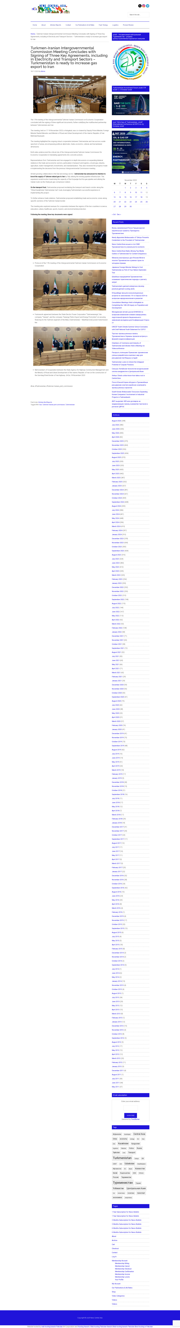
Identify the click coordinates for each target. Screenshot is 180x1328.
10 (136, 192)
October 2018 (117, 790)
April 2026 (115, 437)
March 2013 (116, 1014)
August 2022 (116, 604)
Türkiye (137, 1158)
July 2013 (115, 997)
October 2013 (117, 989)
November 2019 (118, 738)
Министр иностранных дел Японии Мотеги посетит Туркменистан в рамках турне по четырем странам (128, 260)
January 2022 (117, 632)
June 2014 (116, 973)
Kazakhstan (123, 1143)
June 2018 (116, 803)
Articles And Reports (45, 402)
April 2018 (115, 811)
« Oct (114, 214)
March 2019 (116, 770)
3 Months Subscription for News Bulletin (126, 1220)
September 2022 (118, 599)
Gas (143, 1139)
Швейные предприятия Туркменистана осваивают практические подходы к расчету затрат (129, 279)
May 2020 (115, 713)
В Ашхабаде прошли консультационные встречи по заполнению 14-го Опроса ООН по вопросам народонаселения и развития (129, 295)
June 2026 (116, 429)
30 (131, 207)
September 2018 (118, 794)
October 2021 (117, 644)
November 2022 (118, 591)
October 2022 (117, 595)
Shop (114, 1292)
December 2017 (118, 827)
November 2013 (118, 985)
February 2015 (117, 949)
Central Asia (139, 1134)
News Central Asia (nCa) (50, 9)
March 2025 (116, 478)
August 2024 (116, 506)
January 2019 (117, 778)
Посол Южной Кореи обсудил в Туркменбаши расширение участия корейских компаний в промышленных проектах (130, 385)
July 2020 (115, 705)
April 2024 (115, 522)
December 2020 (118, 685)
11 (141, 192)
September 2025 (118, 453)
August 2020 (116, 701)
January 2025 (117, 486)
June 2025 (116, 465)
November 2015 (118, 920)
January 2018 (117, 823)
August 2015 (116, 932)
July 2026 (115, 425)
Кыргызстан (125, 1173)
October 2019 (117, 742)
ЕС (125, 1169)
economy (123, 1139)
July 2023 (115, 559)
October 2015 (117, 924)
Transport (131, 1152)
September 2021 (118, 648)
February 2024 (117, 530)
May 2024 (115, 518)
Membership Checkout (123, 1269)
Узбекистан (118, 1188)
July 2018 (115, 798)
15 (125, 197)
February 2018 (117, 819)
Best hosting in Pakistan (144, 1327)
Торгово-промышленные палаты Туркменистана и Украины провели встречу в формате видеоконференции (129, 336)
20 (115, 202)
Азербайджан (141, 1164)
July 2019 (115, 754)
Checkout (115, 1248)
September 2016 (118, 888)
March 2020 (116, 721)
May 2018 (115, 807)
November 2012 (118, 1030)
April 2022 (115, 620)
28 (120, 207)
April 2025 (115, 474)
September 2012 (118, 1038)
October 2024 (117, 498)
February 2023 (117, 579)
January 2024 (117, 535)
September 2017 (118, 839)
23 (131, 202)
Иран (130, 1169)
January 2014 (117, 981)
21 (120, 202)
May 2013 (115, 1006)
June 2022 (116, 612)
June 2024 (116, 514)
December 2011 (118, 1071)
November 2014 (118, 957)
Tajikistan (116, 1152)
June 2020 (116, 709)
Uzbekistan (129, 1163)
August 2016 (116, 892)
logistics (115, 1148)
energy (132, 1139)
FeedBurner (135, 1119)
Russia (139, 1148)
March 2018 (116, 815)
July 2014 (115, 969)
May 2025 (115, 470)
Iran (40, 404)
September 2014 (118, 965)
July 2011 (115, 1079)
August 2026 (116, 421)
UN (143, 1158)
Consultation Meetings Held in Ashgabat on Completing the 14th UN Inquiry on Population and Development (130, 305)
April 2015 (115, 945)
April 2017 (115, 859)
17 (136, 197)
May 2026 (115, 433)
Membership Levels (122, 1277)
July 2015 (115, 937)
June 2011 (116, 1083)
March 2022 (116, 624)
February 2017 (117, 867)
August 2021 (116, 652)
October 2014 (117, 961)
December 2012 (118, 1026)
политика (131, 1193)
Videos (114, 1300)
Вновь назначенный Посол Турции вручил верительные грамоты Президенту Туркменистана (128, 230)
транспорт (141, 1193)
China (115, 1139)
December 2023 (118, 539)
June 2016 (116, 896)
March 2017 (116, 863)
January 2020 (117, 729)
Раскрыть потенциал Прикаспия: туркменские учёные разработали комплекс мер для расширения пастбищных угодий (130, 355)
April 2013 (115, 1010)
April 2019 (115, 766)
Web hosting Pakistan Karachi (101, 1327)
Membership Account (119, 1261)
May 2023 (115, 567)
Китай (115, 1173)
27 (115, 207)
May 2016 (115, 900)
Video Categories (118, 1296)
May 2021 (115, 664)
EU (138, 1139)
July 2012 (115, 1046)
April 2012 (115, 1054)
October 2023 (117, 547)
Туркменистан (123, 1182)
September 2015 (118, 928)
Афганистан (117, 1169)
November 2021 (118, 640)
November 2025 (118, 445)
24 (136, 202)
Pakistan (123, 1148)
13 (115, 197)
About (114, 1236)
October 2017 (117, 835)
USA (121, 1164)
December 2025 (118, 441)
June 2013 (116, 1002)
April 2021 (115, 669)
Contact (114, 1253)
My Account (116, 1284)
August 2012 (116, 1042)
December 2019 (118, 733)
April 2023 (115, 571)
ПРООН (141, 1173)
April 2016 (115, 904)
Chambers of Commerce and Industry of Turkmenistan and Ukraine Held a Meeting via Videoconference (128, 345)
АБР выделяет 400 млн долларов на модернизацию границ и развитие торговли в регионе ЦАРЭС (130, 404)
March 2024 (116, 526)
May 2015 (115, 941)
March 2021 (116, 673)
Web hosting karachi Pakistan (123, 1327)
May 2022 (115, 616)
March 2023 (116, 575)
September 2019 (118, 746)
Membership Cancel (122, 1266)
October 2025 (117, 449)
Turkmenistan (70, 404)
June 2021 (116, 660)
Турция (138, 1183)
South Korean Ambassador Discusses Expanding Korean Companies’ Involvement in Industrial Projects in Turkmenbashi (130, 394)
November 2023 (118, 543)
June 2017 (116, 851)
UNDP (115, 1164)
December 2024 (118, 490)
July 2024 (115, 510)
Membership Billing (122, 1263)
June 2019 (116, 758)
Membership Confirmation (124, 1272)
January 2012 (117, 1066)
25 (141, 202)
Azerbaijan (127, 1134)
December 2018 (118, 782)
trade (124, 1152)
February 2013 (117, 1018)
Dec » (119, 214)
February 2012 (117, 1062)
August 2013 (116, 993)
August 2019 (116, 750)
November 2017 (118, 831)
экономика (117, 1197)
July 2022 (115, 608)
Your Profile (119, 1280)
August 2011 (116, 1075)
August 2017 (116, 843)
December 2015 (118, 916)
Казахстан (140, 1168)
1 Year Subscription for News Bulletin (125, 1212)
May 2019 (115, 762)
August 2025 (116, 457)
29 (125, 207)
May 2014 (115, 977)
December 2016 (118, 876)
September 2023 (118, 551)
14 (120, 197)
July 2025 (115, 461)
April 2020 (115, 717)
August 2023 (116, 555)
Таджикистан (126, 1177)
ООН (134, 1173)
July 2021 (115, 656)
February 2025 (117, 482)
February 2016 (117, 912)
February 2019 (117, 774)
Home (33, 34)
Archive (114, 1240)
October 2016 (117, 884)
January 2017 (117, 872)
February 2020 (117, 725)
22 (125, 202)
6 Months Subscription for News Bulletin (126, 1228)
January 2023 (117, 583)
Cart (113, 1244)
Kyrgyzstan (135, 1144)
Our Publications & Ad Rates (122, 1288)
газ (114, 1193)
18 (141, 197)
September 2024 (118, 502)
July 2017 (115, 847)
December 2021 (118, 636)
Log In (114, 1257)
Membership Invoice (122, 1274)
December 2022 (118, 587)
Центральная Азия (136, 1188)
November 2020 (118, 689)
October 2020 (117, 693)
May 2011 (115, 1087)
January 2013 (117, 1022)
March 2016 (116, 908)
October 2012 (117, 1034)
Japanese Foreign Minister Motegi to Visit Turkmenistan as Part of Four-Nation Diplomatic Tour (129, 270)
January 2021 (117, 681)
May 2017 (115, 855)
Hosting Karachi (83, 1327)
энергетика (128, 1197)
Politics (131, 1148)
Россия (115, 1177)
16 (131, 197)
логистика (121, 1193)
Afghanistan (117, 1134)
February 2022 (117, 628)
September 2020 (118, 697)
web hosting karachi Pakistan (52, 1327)
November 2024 (118, 494)
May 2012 (115, 1050)
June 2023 (116, 563)
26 (147, 202)
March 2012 (116, 1058)
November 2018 (118, 786)
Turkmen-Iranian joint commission (53, 404)
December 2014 (118, 953)
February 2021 (117, 677)
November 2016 (118, 880)
